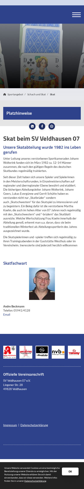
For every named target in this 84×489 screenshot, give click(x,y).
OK (70, 471)
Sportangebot (15, 94)
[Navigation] (76, 14)
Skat (52, 94)
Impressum (10, 425)
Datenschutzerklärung (34, 425)
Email (6, 314)
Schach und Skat (36, 94)
